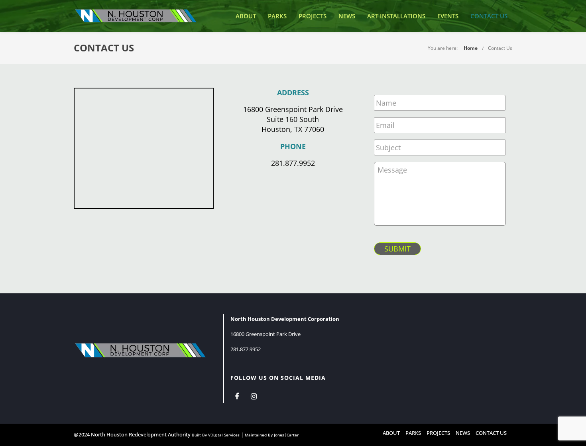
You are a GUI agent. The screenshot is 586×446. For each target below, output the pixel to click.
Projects (312, 16)
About (246, 16)
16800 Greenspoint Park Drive (265, 334)
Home (471, 48)
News (346, 16)
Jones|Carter (286, 435)
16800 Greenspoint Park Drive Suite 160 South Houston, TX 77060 (293, 119)
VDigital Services (224, 435)
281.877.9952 (293, 163)
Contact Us (488, 16)
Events (447, 16)
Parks (277, 16)
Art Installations (396, 16)
